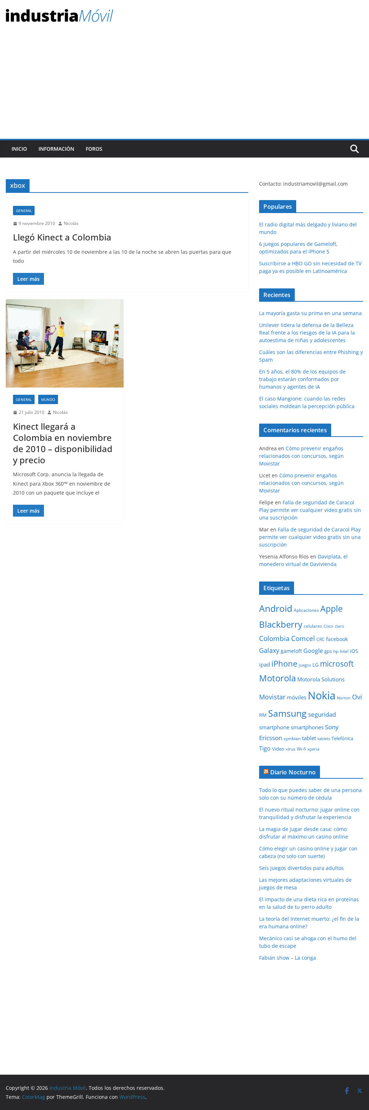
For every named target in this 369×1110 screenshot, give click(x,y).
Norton (344, 697)
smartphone (274, 727)
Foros (94, 148)
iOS (354, 650)
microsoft (337, 663)
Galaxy (269, 650)
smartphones (307, 727)
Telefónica (342, 738)
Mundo (48, 399)
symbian (292, 738)
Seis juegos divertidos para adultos (301, 867)
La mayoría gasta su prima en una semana (310, 313)
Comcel (303, 638)
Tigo (265, 748)
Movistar (272, 696)
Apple (331, 608)
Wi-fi (301, 749)
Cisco (328, 626)
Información (56, 148)
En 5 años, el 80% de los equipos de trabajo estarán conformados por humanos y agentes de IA (302, 379)
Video (278, 749)
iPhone (284, 663)
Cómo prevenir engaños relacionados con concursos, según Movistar (301, 456)
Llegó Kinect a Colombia (62, 237)
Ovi (357, 697)
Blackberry (280, 624)
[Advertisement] (184, 84)
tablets (323, 738)
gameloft (291, 650)
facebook (337, 639)
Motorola (277, 678)
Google (313, 651)
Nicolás (71, 223)
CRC (320, 639)
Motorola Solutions (320, 679)
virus (290, 749)
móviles (296, 697)
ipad (264, 664)
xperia (313, 749)
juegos (305, 665)
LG (315, 664)
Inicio (19, 148)
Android (275, 608)
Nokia (321, 695)
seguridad (322, 714)
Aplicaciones (306, 610)
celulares (313, 626)
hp (335, 651)
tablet (309, 738)
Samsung (287, 713)
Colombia (274, 638)
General (24, 210)
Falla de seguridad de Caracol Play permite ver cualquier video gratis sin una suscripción (310, 510)
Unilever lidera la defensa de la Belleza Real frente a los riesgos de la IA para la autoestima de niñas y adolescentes (307, 333)
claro (339, 626)
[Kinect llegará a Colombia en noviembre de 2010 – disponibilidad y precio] (65, 343)
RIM (263, 715)
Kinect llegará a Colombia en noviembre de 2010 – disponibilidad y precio (62, 443)
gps (328, 651)
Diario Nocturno (293, 772)
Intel (344, 651)
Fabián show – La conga (287, 957)
